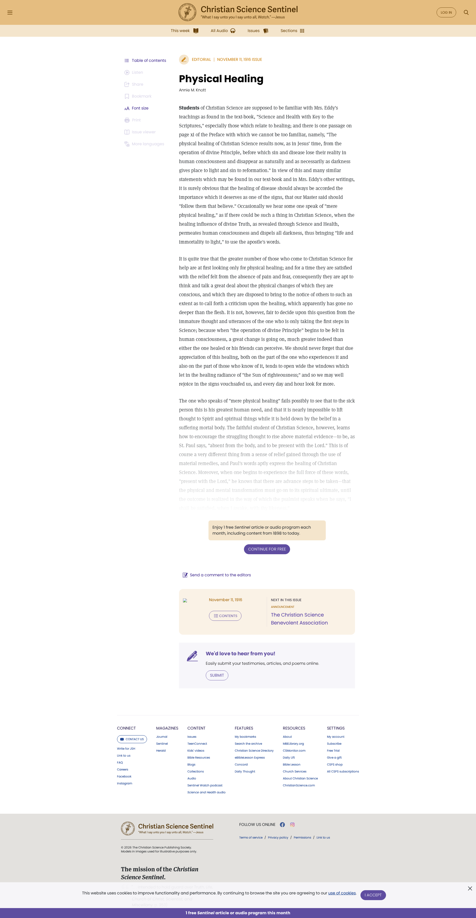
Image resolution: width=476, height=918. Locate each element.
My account (335, 736)
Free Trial (333, 750)
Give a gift (334, 757)
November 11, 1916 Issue (239, 59)
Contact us (135, 739)
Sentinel (162, 743)
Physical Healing (221, 79)
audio (206, 792)
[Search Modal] (466, 12)
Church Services (294, 771)
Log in (446, 12)
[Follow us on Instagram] (292, 825)
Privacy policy (278, 837)
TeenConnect (197, 743)
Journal (161, 736)
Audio (191, 778)
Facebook (124, 776)
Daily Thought (245, 771)
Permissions (302, 837)
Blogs (191, 764)
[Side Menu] (10, 12)
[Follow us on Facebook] (282, 825)
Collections (195, 771)
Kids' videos (195, 750)
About (287, 736)
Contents (228, 615)
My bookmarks (245, 736)
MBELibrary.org (293, 743)
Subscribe (334, 743)
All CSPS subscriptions (343, 771)
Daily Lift (289, 757)
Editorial (201, 59)
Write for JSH (126, 748)
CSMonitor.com (294, 750)
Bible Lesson (291, 764)
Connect (126, 728)
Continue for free (267, 549)
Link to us (123, 755)
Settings (336, 728)
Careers (122, 769)
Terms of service (251, 837)
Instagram (124, 783)
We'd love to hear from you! (240, 654)
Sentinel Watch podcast (204, 785)
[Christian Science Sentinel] (238, 12)
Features (244, 728)
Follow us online (257, 825)
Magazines (167, 728)
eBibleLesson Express (250, 757)
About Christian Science (300, 778)
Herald (161, 750)
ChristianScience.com (299, 785)
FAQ (120, 762)
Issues (191, 736)
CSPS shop (335, 764)
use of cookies (342, 893)
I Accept (373, 895)
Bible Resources (198, 757)
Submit (217, 675)
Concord (241, 764)
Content (196, 728)
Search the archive (248, 743)
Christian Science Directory (254, 750)
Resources (294, 728)
